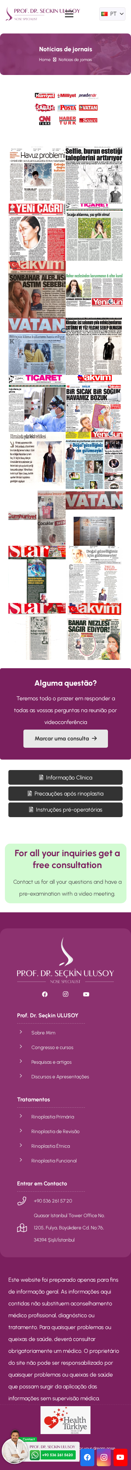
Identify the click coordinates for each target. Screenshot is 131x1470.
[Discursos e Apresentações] (24, 1077)
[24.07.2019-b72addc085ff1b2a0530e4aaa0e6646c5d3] (94, 460)
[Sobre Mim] (24, 1033)
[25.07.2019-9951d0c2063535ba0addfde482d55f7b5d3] (94, 232)
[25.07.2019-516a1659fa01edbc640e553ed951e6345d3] (37, 346)
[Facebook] (45, 994)
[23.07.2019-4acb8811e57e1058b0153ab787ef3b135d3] (37, 631)
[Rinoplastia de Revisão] (24, 1131)
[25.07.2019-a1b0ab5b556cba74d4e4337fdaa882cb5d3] (94, 175)
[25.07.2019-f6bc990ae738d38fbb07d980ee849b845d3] (37, 175)
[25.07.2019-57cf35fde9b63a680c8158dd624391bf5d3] (94, 403)
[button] (112, 14)
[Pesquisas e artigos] (24, 1062)
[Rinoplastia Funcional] (24, 1161)
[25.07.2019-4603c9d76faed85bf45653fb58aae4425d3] (37, 289)
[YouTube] (86, 994)
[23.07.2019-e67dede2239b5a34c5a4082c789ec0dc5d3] (37, 574)
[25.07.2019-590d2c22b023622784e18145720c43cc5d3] (94, 289)
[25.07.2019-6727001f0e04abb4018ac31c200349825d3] (37, 232)
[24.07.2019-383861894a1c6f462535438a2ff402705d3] (37, 517)
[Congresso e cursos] (24, 1047)
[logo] (43, 14)
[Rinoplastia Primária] (24, 1117)
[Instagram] (66, 994)
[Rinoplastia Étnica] (24, 1146)
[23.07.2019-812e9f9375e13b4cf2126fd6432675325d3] (94, 574)
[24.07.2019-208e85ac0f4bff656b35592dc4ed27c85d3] (94, 517)
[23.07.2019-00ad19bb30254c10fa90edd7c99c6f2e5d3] (94, 631)
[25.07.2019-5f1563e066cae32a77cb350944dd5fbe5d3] (37, 460)
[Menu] (69, 14)
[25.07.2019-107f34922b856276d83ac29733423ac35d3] (94, 346)
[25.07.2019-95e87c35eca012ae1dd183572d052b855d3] (37, 403)
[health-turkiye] (65, 1420)
